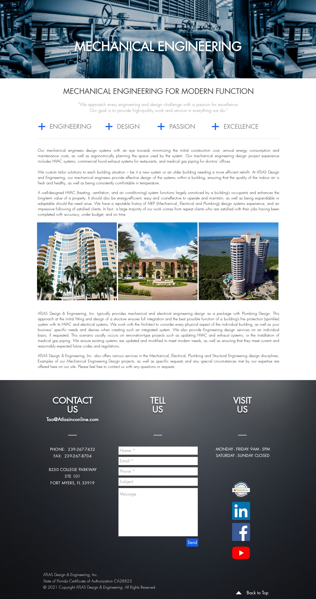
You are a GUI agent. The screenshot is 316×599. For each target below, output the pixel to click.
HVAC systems (63, 161)
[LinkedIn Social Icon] (241, 511)
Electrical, (179, 355)
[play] (268, 296)
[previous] (47, 266)
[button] (77, 261)
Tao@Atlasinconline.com (72, 419)
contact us (116, 366)
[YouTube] (241, 553)
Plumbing (195, 355)
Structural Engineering (230, 355)
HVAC (202, 335)
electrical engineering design (181, 313)
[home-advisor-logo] (241, 490)
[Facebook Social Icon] (241, 532)
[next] (268, 266)
